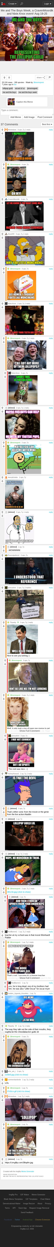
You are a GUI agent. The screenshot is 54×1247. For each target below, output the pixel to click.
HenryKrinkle (13, 477)
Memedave (12, 130)
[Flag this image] (49, 77)
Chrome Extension (42, 1220)
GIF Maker (24, 1195)
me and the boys (9, 92)
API (14, 1208)
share (39, 77)
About (40, 1203)
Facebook (8, 1220)
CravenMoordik (14, 199)
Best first (46, 124)
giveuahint (12, 588)
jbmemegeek (32, 88)
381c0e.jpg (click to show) (19, 892)
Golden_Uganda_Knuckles (18, 993)
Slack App (22, 1208)
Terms (7, 1208)
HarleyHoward (13, 774)
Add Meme (15, 117)
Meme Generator (27, 1171)
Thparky (13, 622)
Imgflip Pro (13, 1195)
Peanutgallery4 (13, 555)
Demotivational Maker (11, 1203)
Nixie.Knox (12, 303)
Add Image (29, 117)
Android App (27, 1220)
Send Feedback (27, 1212)
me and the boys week (28, 92)
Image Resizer (29, 1203)
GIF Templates (32, 1199)
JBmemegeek (38, 82)
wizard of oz (20, 88)
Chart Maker (45, 1199)
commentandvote (14, 1080)
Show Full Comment (30, 731)
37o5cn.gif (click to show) (18, 1091)
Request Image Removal (39, 1208)
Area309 (11, 234)
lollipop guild (8, 88)
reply (51, 130)
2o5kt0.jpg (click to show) (16, 1074)
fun (15, 84)
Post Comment (45, 117)
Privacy (48, 1203)
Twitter (17, 1220)
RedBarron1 (12, 932)
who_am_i (12, 1071)
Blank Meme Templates (13, 1199)
